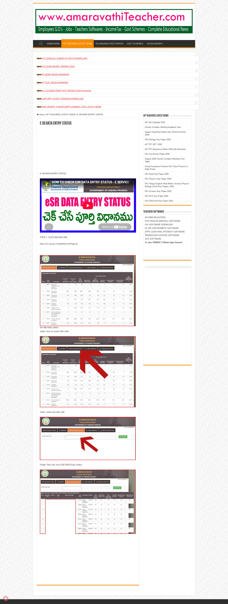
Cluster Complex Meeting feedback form (163, 127)
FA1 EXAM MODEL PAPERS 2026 (58, 66)
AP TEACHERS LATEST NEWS (77, 44)
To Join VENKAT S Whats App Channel (163, 242)
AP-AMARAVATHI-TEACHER (41, 43)
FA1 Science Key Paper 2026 (158, 191)
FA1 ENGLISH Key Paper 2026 (159, 201)
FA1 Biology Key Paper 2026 (158, 139)
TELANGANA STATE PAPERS (109, 44)
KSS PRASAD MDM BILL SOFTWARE (162, 221)
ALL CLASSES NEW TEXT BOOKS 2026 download (66, 90)
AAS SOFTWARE (153, 239)
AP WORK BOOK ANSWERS (55, 74)
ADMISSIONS (53, 44)
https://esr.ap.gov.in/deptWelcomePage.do (59, 244)
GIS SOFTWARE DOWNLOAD (159, 224)
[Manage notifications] (5, 598)
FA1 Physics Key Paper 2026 (158, 179)
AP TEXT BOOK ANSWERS (54, 82)
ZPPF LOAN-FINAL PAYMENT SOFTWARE (165, 232)
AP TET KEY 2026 (153, 144)
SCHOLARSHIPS (155, 44)
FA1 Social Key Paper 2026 (157, 154)
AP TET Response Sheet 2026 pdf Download (165, 149)
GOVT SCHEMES (135, 44)
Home (42, 114)
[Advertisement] (88, 149)
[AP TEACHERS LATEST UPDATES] (114, 20)
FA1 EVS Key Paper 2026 (156, 196)
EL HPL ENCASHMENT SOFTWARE (162, 228)
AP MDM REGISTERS (155, 217)
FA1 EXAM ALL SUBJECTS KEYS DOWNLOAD (64, 58)
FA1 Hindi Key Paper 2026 (157, 174)
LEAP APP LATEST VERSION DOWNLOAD (62, 98)
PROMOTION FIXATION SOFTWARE (162, 235)
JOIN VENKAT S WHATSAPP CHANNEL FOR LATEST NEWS (71, 107)
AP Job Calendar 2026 (155, 122)
